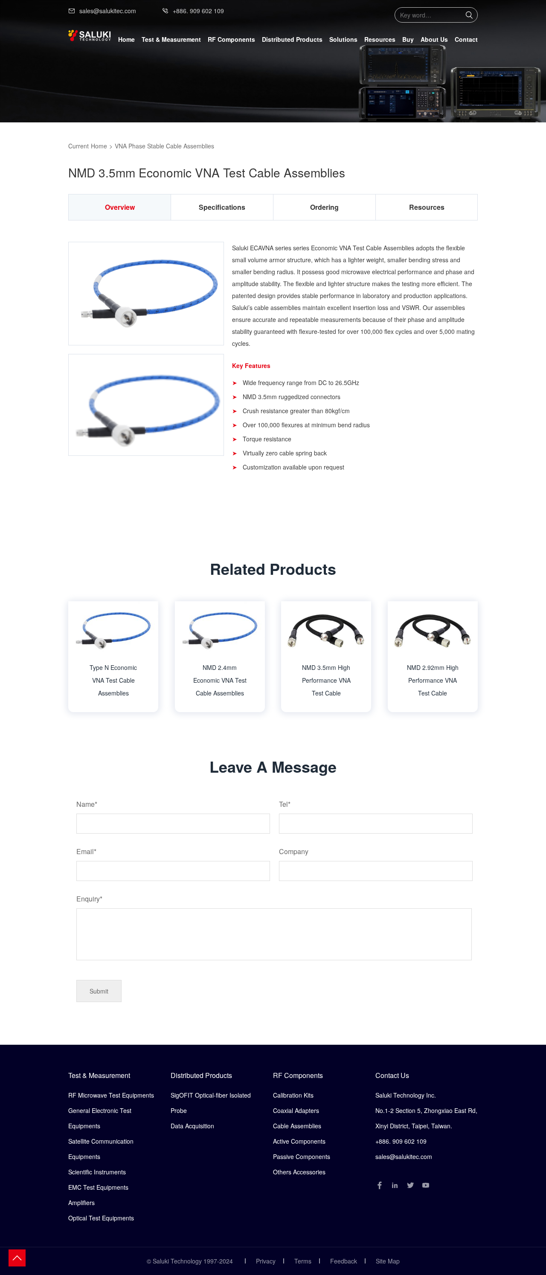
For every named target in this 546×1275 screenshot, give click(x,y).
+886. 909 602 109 (198, 10)
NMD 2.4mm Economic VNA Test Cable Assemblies (220, 680)
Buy (408, 39)
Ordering (324, 207)
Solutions (343, 39)
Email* (86, 851)
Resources (379, 39)
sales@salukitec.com (107, 10)
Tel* (284, 804)
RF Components (298, 1075)
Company (293, 851)
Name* (86, 804)
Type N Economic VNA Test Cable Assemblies (113, 680)
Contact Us (392, 1075)
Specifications (222, 207)
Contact (466, 39)
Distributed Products (201, 1075)
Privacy (266, 1261)
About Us (434, 39)
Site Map (388, 1261)
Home (126, 39)
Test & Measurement (99, 1075)
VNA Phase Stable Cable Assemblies (164, 146)
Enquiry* (89, 899)
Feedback (343, 1261)
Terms (302, 1261)
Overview (120, 207)
